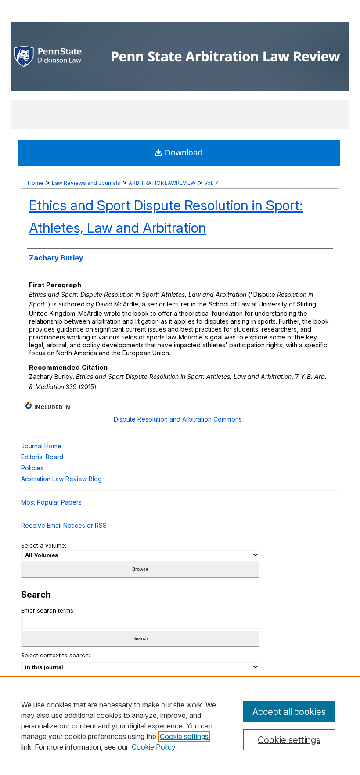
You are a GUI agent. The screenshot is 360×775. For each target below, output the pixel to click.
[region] (180, 725)
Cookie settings (184, 736)
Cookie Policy (154, 747)
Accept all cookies (289, 712)
